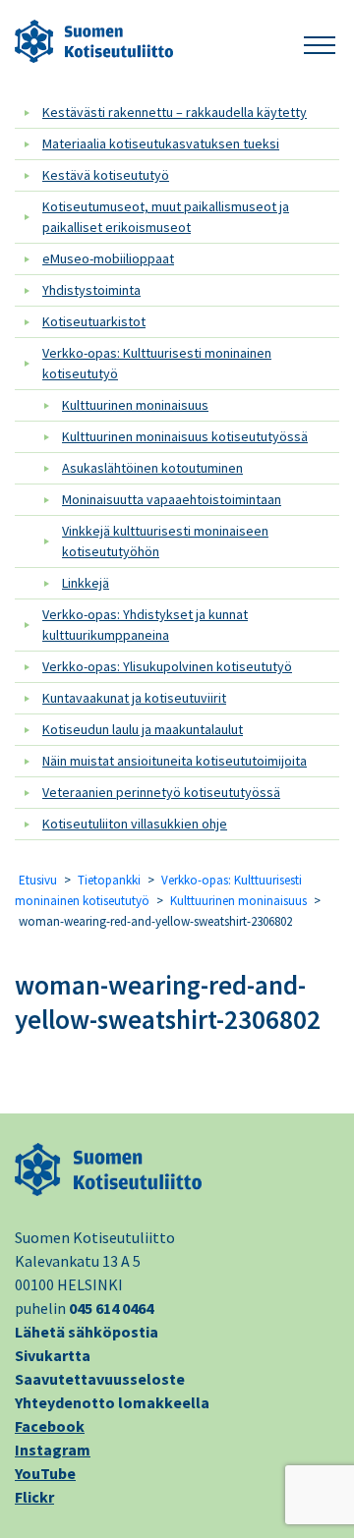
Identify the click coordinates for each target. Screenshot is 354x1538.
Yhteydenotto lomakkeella (112, 1402)
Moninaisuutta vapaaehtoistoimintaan (171, 499)
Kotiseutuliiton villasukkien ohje (134, 823)
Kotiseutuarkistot (94, 321)
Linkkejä (85, 583)
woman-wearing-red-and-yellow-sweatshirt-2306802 (168, 1002)
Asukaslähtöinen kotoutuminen (152, 468)
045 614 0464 (111, 1308)
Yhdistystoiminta (91, 290)
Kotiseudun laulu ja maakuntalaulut (142, 729)
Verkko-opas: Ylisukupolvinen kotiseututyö (167, 666)
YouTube (45, 1473)
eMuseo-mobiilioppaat (108, 258)
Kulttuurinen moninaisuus (135, 405)
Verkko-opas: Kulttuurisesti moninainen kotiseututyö (156, 363)
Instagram (52, 1449)
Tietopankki (109, 880)
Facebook (50, 1426)
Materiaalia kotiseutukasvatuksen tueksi (160, 143)
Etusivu (38, 880)
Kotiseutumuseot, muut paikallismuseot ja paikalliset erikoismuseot (165, 217)
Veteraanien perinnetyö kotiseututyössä (161, 792)
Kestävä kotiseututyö (105, 175)
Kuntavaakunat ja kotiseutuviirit (134, 698)
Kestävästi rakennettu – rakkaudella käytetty (174, 112)
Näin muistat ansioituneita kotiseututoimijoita (174, 760)
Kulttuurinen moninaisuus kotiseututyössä (185, 436)
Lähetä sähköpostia (86, 1331)
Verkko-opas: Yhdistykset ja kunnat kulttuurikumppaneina (145, 624)
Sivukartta (52, 1355)
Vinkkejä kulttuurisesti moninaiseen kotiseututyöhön (165, 541)
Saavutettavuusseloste (100, 1379)
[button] (319, 42)
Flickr (34, 1497)
